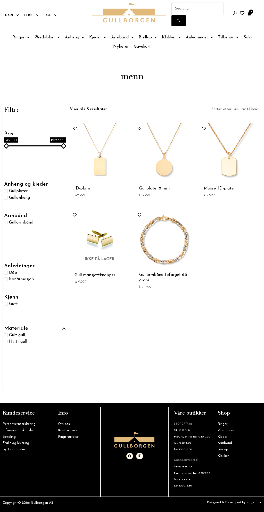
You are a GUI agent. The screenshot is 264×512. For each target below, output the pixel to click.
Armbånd (120, 37)
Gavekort (142, 47)
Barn (48, 15)
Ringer (18, 37)
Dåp (13, 272)
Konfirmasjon (21, 279)
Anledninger (197, 37)
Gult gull (17, 335)
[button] (74, 128)
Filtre (12, 109)
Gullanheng (19, 197)
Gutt (13, 304)
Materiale (16, 328)
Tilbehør (226, 37)
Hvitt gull (18, 342)
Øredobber (45, 37)
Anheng (72, 37)
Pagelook (253, 502)
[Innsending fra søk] (178, 20)
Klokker (169, 37)
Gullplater (18, 191)
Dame (9, 15)
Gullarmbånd (21, 222)
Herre (29, 15)
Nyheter (121, 47)
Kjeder (95, 37)
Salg (248, 37)
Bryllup (145, 37)
